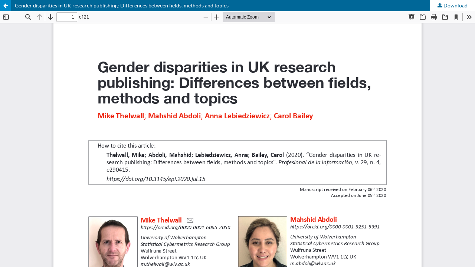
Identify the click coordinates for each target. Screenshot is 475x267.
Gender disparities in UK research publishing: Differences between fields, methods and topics (122, 5)
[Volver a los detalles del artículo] (5, 5)
